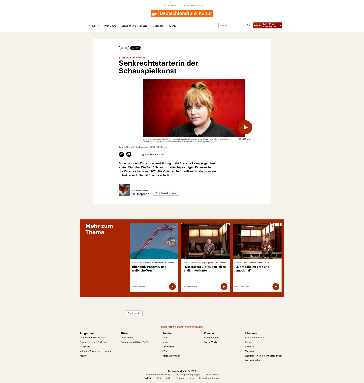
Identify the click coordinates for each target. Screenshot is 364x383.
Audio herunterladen (155, 154)
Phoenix (180, 377)
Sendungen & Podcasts (134, 26)
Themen (92, 26)
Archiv (172, 26)
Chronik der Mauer (209, 377)
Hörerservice (211, 337)
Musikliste (158, 26)
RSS (164, 351)
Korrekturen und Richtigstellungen (263, 355)
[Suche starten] (248, 25)
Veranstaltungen (171, 355)
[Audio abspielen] (245, 127)
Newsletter (168, 346)
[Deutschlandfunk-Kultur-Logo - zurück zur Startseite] (182, 13)
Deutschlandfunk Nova (192, 5)
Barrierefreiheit (253, 360)
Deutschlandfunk (169, 5)
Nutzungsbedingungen (187, 374)
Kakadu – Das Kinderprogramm (96, 351)
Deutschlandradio (254, 337)
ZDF (168, 377)
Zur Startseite (134, 313)
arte (192, 377)
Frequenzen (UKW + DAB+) (135, 342)
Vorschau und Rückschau (93, 337)
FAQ (164, 337)
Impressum (212, 374)
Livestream (127, 337)
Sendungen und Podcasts (93, 342)
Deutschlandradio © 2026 (182, 371)
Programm (110, 26)
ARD (158, 377)
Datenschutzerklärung (158, 374)
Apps (165, 342)
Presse (248, 342)
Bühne (124, 48)
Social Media (211, 342)
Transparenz (251, 351)
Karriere (249, 346)
